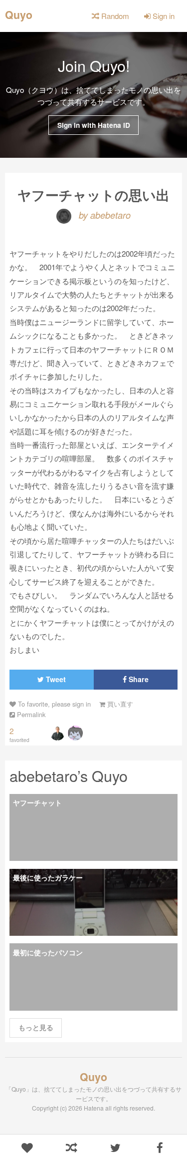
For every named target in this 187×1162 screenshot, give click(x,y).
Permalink (30, 714)
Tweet (55, 679)
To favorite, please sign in (53, 704)
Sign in (163, 15)
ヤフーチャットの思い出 (93, 194)
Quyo (18, 14)
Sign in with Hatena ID (93, 125)
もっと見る (35, 1027)
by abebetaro (103, 214)
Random (114, 15)
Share (138, 679)
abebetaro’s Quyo (68, 775)
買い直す (119, 704)
